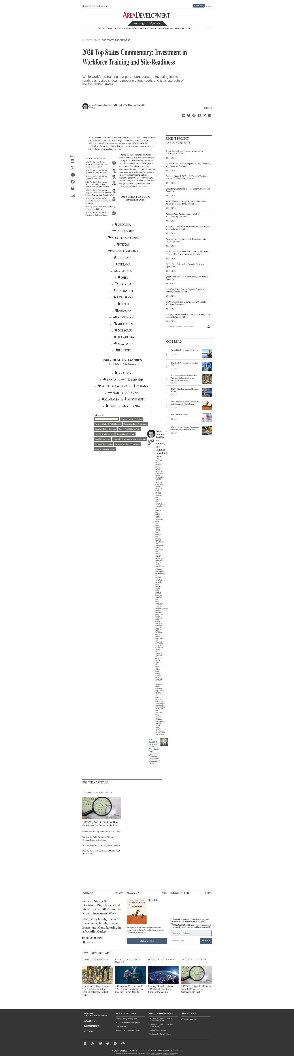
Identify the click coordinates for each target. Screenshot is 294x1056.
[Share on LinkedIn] (74, 161)
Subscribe (199, 5)
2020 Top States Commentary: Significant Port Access (96, 177)
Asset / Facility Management (126, 1019)
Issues (164, 893)
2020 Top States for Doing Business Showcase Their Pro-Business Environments (96, 164)
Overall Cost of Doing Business (106, 419)
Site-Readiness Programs (125, 434)
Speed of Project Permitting (105, 449)
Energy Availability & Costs (129, 429)
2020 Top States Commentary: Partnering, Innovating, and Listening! (100, 207)
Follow (138, 24)
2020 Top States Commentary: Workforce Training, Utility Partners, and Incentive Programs (97, 184)
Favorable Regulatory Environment (127, 444)
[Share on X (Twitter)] (74, 168)
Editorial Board (183, 28)
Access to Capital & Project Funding (108, 424)
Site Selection (121, 1026)
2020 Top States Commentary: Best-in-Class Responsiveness (96, 171)
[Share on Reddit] (74, 182)
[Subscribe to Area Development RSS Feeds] (93, 1044)
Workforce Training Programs (105, 429)
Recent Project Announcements (128, 1030)
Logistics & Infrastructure (104, 434)
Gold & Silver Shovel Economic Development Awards (160, 1020)
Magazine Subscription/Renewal (95, 1014)
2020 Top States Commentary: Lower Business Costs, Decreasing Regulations (98, 200)
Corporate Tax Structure (103, 444)
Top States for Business (116, 40)
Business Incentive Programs (131, 419)
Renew (208, 6)
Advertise (104, 6)
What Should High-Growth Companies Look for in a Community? (154, 755)
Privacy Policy (155, 1053)
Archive (208, 893)
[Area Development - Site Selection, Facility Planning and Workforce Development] (147, 15)
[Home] (100, 1044)
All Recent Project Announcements (180, 326)
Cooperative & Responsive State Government (129, 439)
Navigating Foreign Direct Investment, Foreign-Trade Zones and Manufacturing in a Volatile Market (101, 925)
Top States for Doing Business (160, 1034)
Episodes (119, 893)
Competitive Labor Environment (135, 424)
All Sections (209, 28)
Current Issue (91, 1026)
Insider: (190, 920)
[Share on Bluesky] (74, 189)
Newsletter (90, 1021)
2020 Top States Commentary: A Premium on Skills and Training (97, 213)
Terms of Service (168, 1053)
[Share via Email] (74, 196)
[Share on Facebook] (74, 175)
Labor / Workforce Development (128, 1023)
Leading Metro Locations (158, 1030)
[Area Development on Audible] (123, 1044)
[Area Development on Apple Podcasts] (108, 1044)
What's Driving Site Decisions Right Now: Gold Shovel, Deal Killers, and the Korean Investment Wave (102, 907)
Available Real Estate (102, 439)
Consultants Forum (92, 6)
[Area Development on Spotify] (115, 1044)
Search (156, 24)
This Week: (191, 926)
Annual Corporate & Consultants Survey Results (161, 1025)
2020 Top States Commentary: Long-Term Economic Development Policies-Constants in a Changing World (99, 192)
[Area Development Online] (120, 1051)
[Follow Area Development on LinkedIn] (85, 1044)
